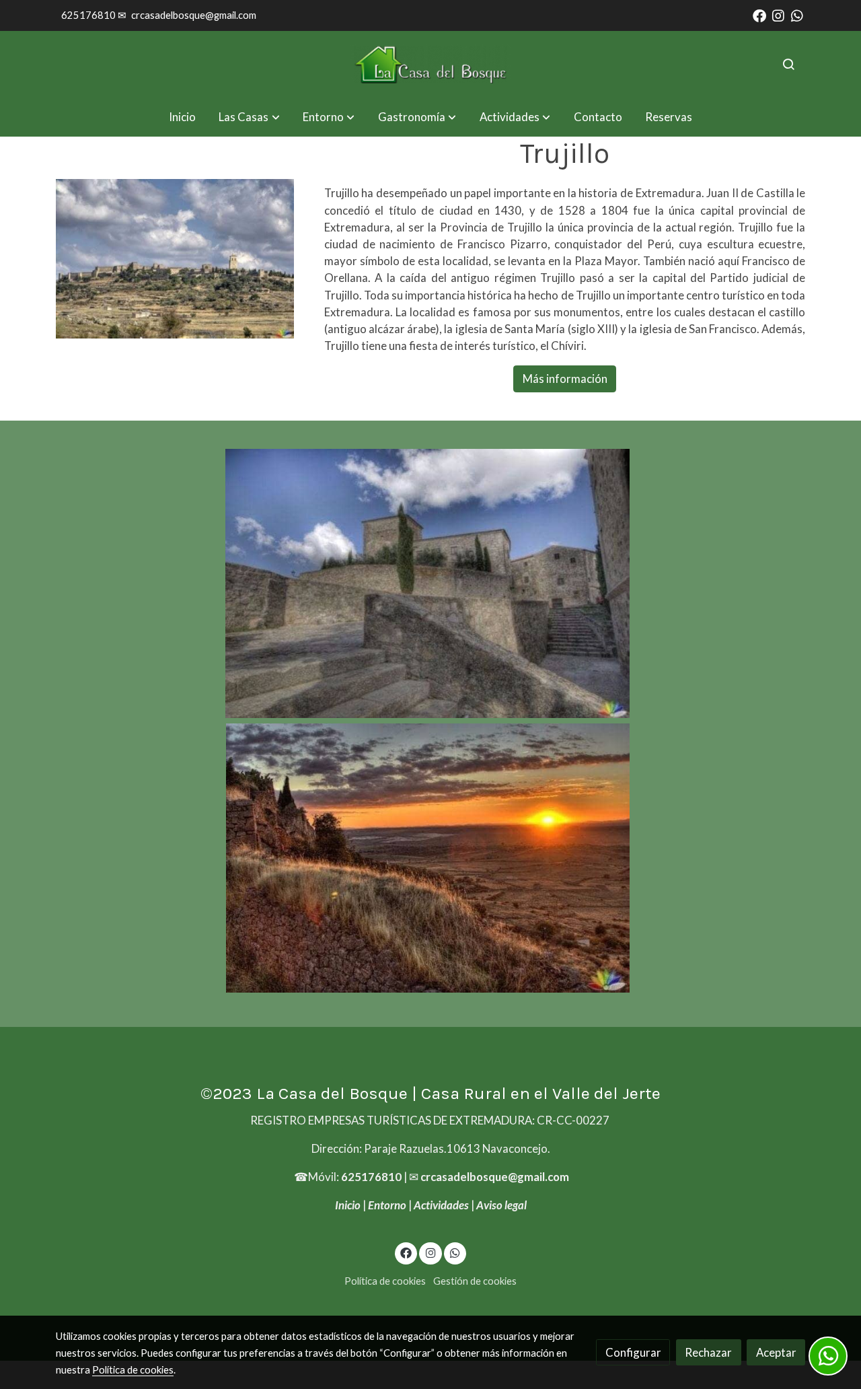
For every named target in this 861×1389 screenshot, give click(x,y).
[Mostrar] (427, 583)
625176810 (371, 1177)
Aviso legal (501, 1205)
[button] (249, 117)
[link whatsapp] (797, 15)
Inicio (348, 1205)
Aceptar (776, 1352)
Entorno (387, 1205)
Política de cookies (385, 1281)
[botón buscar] (788, 64)
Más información (565, 378)
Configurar (633, 1352)
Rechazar (708, 1352)
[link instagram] (778, 15)
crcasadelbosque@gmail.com (193, 15)
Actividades (441, 1205)
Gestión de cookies (475, 1281)
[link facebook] (759, 15)
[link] (430, 64)
